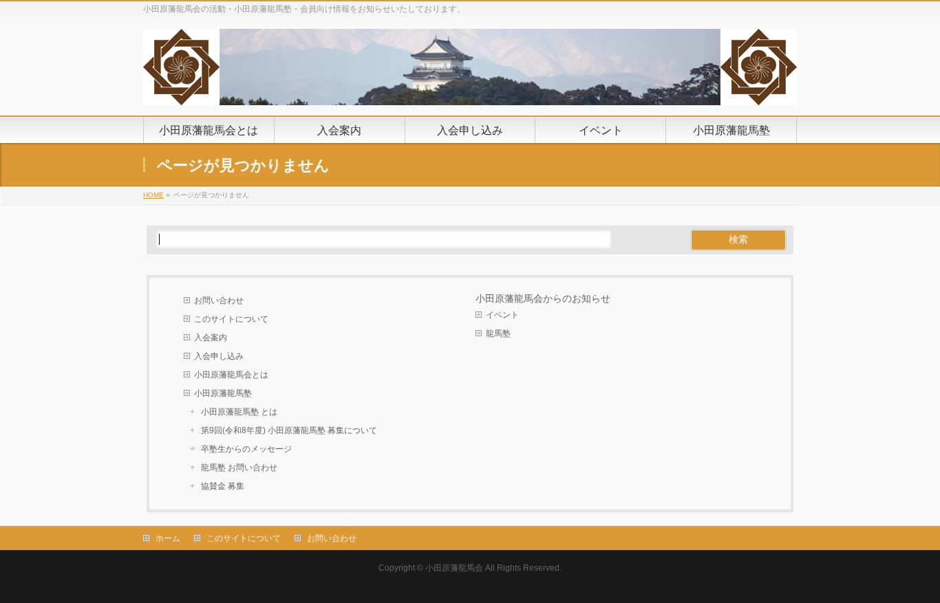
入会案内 (210, 337)
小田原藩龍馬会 (454, 568)
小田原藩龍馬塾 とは (239, 412)
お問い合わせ (219, 300)
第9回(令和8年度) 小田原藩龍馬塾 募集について (289, 430)
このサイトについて (231, 319)
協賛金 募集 (222, 486)
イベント (502, 315)
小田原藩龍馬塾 (223, 393)
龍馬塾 (498, 333)
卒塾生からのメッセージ (246, 449)
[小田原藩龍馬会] (470, 89)
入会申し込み (219, 356)
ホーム (168, 538)
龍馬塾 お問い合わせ (239, 467)
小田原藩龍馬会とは (231, 375)
